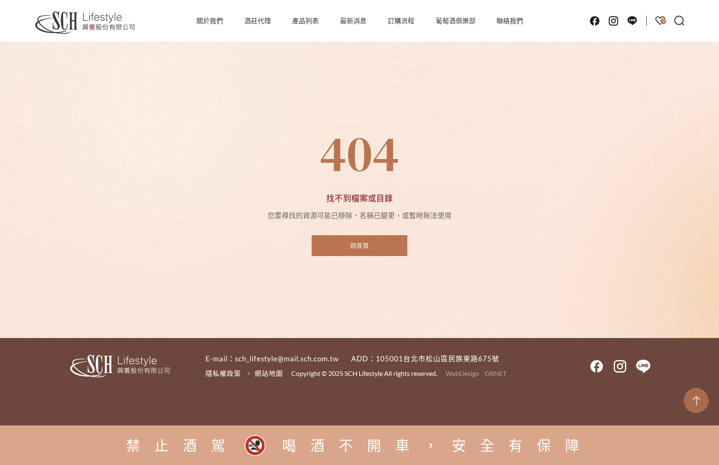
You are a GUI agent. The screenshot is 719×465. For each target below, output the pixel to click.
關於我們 (209, 21)
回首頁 (359, 245)
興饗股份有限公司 (85, 22)
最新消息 (353, 21)
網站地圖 (269, 373)
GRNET (495, 373)
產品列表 (305, 21)
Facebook (594, 21)
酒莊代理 (257, 21)
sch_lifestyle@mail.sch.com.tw (287, 358)
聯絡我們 (509, 21)
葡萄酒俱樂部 (456, 21)
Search (679, 21)
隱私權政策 (223, 373)
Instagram (613, 21)
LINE (632, 21)
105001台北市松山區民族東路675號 (437, 358)
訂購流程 (401, 21)
